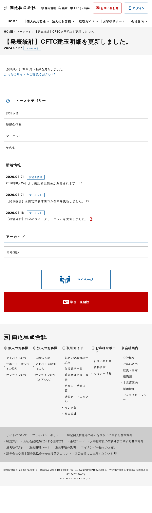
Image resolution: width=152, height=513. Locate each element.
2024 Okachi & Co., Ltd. (77, 478)
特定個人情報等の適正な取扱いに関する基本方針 (99, 435)
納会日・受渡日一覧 (76, 388)
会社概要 (129, 358)
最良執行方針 (15, 447)
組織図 (127, 376)
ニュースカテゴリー (29, 100)
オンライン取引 (16, 375)
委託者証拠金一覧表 (76, 377)
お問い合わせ (103, 361)
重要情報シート (39, 447)
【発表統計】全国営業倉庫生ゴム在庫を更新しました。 (45, 201)
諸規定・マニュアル (76, 399)
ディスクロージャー (135, 397)
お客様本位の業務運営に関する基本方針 (116, 441)
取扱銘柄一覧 (74, 368)
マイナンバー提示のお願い (99, 447)
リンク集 (71, 407)
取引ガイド (87, 21)
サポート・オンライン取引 (18, 366)
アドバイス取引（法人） (45, 366)
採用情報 (50, 8)
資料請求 (100, 367)
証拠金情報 (14, 124)
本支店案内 (130, 382)
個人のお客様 (36, 21)
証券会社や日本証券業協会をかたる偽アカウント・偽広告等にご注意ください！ (59, 453)
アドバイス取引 (16, 358)
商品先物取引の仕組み (76, 360)
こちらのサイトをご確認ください (27, 74)
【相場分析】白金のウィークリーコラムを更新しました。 (47, 219)
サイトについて (16, 435)
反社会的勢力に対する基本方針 (44, 441)
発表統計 (71, 414)
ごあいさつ (130, 364)
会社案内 (137, 21)
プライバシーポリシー (47, 435)
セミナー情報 (103, 373)
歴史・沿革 (130, 370)
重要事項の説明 (65, 447)
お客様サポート (114, 21)
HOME (13, 21)
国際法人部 (42, 358)
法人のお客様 (61, 21)
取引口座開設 (79, 302)
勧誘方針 (12, 441)
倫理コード (77, 441)
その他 (10, 147)
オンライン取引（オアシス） (45, 377)
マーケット (32, 48)
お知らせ (12, 113)
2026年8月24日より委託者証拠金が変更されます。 (42, 183)
